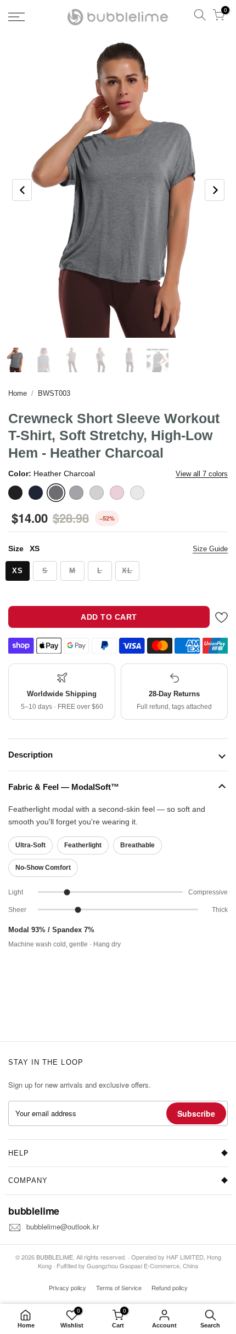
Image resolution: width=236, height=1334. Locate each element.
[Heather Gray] (76, 493)
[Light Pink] (117, 493)
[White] (137, 493)
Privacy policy (67, 1287)
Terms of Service (119, 1287)
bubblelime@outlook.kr (62, 1226)
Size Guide (210, 549)
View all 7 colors (202, 474)
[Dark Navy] (36, 493)
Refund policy (169, 1287)
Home (17, 393)
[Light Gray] (96, 493)
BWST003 (54, 393)
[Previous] (22, 190)
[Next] (214, 190)
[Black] (15, 493)
